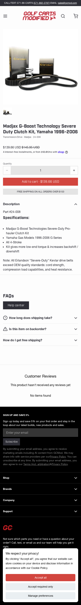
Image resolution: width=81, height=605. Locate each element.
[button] (40, 182)
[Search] (61, 16)
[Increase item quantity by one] (74, 170)
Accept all (41, 577)
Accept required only (40, 586)
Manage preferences (40, 595)
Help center (16, 305)
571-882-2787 (41, 3)
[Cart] (74, 16)
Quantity (7, 163)
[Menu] (7, 16)
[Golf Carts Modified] (39, 16)
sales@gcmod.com (67, 3)
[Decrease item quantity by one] (7, 170)
